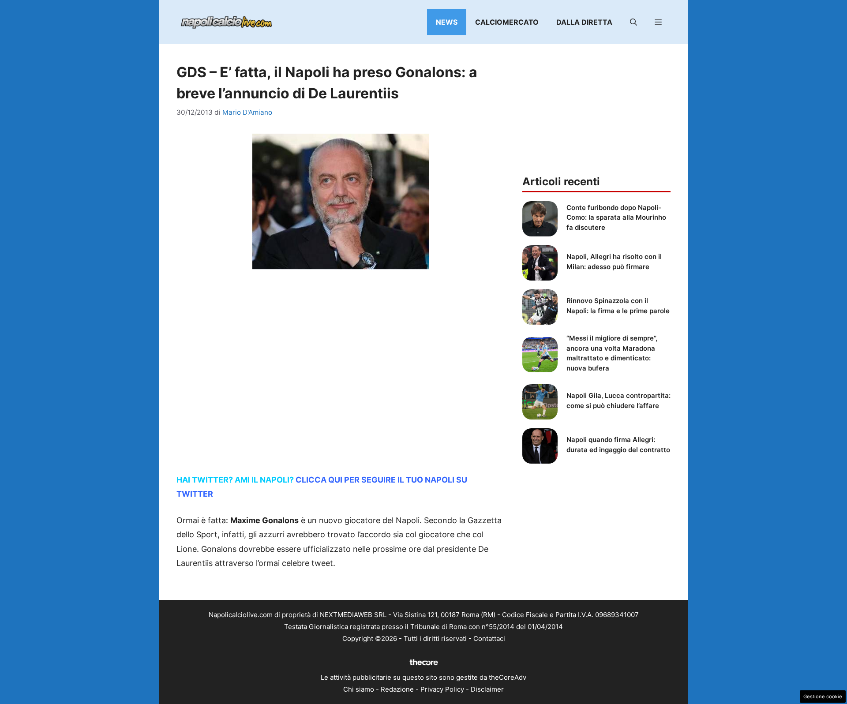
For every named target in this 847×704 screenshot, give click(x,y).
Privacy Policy (442, 689)
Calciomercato (507, 22)
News (446, 22)
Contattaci (489, 638)
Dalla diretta (584, 22)
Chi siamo (358, 689)
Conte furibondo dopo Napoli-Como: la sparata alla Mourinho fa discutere (616, 217)
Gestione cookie (822, 696)
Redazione (397, 689)
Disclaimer (487, 689)
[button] (633, 22)
